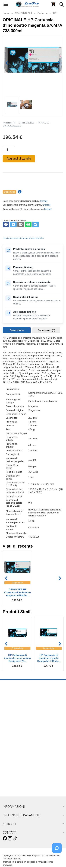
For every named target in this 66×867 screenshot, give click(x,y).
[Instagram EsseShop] (10, 838)
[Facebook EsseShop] (5, 838)
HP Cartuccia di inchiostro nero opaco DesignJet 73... (17, 658)
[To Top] (58, 859)
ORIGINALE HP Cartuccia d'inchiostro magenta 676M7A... (17, 592)
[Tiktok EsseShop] (15, 838)
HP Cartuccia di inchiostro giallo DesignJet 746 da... (48, 658)
